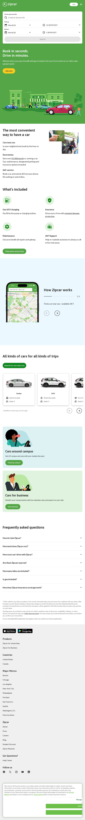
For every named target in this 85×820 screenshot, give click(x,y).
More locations (8, 715)
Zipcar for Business (10, 648)
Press (5, 731)
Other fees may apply (31, 613)
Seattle (5, 706)
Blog (4, 740)
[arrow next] (57, 313)
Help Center (7, 760)
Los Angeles (7, 684)
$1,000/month (17, 158)
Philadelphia (7, 693)
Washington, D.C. (9, 711)
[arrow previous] (46, 313)
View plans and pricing (14, 251)
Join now (9, 71)
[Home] (10, 4)
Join (73, 4)
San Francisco (8, 702)
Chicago (6, 680)
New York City (8, 688)
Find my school (14, 463)
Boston (5, 675)
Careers (6, 735)
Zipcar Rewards (9, 749)
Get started (13, 507)
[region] (42, 800)
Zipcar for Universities (11, 643)
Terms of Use (38, 794)
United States (8, 659)
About (5, 727)
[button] (5, 25)
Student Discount (9, 744)
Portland (6, 697)
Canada (5, 664)
